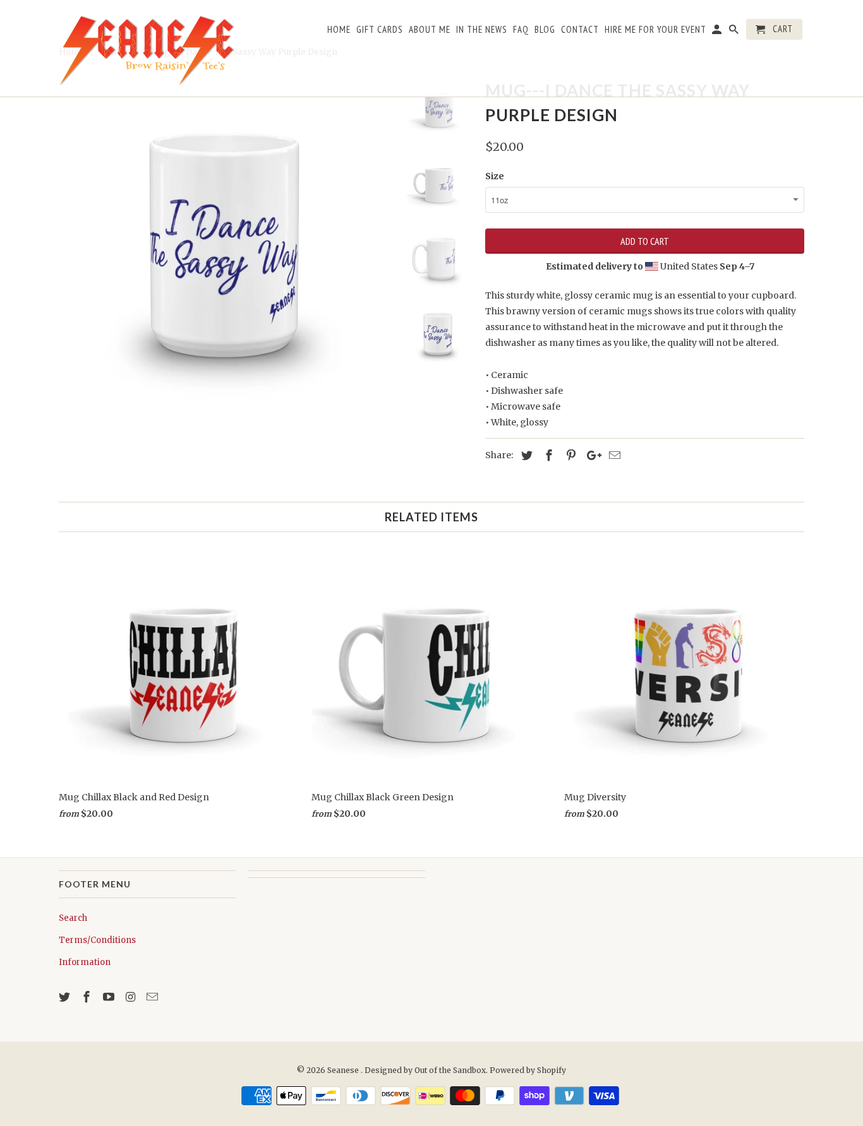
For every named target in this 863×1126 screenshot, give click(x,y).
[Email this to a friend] (613, 455)
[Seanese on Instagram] (131, 997)
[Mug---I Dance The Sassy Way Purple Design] (224, 241)
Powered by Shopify (528, 1070)
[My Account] (717, 32)
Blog (544, 29)
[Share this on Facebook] (547, 455)
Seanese (344, 1070)
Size (494, 176)
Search (73, 918)
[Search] (734, 32)
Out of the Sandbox (450, 1070)
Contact (580, 29)
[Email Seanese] (153, 997)
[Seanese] (147, 48)
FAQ (521, 29)
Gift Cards (379, 29)
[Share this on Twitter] (525, 455)
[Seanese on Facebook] (88, 997)
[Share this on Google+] (591, 455)
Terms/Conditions (97, 940)
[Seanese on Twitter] (66, 997)
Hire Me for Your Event (655, 29)
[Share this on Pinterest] (569, 455)
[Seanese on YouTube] (110, 997)
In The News (481, 29)
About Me (429, 29)
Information (85, 962)
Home (339, 29)
